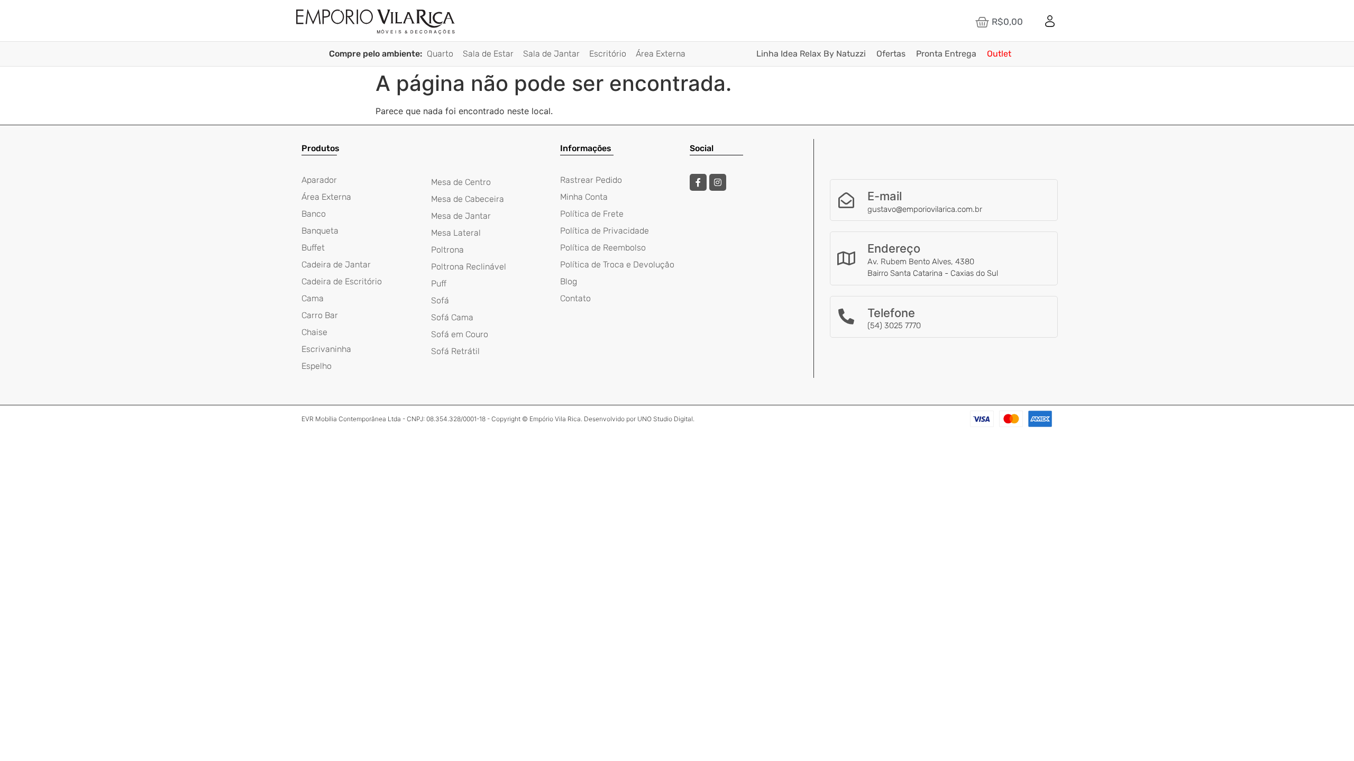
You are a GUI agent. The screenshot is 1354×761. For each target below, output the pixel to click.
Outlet (999, 54)
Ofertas (890, 54)
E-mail (884, 196)
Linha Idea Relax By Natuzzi (811, 54)
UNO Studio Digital (665, 419)
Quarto (440, 54)
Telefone (891, 313)
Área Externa (660, 54)
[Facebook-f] (698, 182)
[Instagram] (717, 182)
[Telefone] (846, 316)
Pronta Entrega (946, 54)
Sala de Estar (488, 54)
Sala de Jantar (551, 54)
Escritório (607, 54)
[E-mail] (846, 200)
